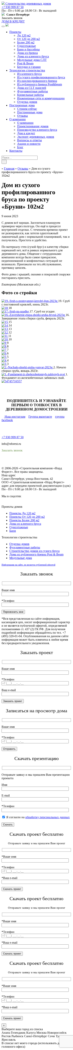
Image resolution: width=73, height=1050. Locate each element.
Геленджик (18, 1032)
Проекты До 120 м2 (22, 513)
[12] (5, 332)
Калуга (31, 1032)
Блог (20, 147)
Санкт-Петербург (35, 1036)
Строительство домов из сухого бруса (34, 551)
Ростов (6, 1036)
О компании (17, 119)
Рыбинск (17, 1036)
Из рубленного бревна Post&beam (39, 84)
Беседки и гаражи (29, 67)
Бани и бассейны (28, 49)
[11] (5, 336)
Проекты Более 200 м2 (24, 520)
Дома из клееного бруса (33, 56)
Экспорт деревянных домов (35, 136)
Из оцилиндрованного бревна (37, 80)
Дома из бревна (27, 53)
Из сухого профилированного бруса (41, 77)
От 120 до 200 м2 (28, 39)
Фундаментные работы (32, 91)
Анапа (6, 1032)
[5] (4, 356)
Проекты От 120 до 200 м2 (27, 516)
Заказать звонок (12, 18)
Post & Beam (25, 63)
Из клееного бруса (29, 73)
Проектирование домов (32, 126)
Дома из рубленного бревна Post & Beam (36, 554)
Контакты (15, 150)
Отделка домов (27, 101)
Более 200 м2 (25, 42)
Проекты (15, 32)
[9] (4, 343)
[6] (4, 353)
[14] (5, 325)
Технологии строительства (27, 70)
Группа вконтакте (40, 416)
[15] (5, 322)
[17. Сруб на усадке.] (16, 311)
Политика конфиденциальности (23, 461)
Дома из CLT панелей (31, 87)
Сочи (51, 1036)
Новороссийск (57, 1032)
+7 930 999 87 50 (13, 7)
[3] (4, 363)
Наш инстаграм (14, 416)
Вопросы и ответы (29, 140)
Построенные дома (22, 105)
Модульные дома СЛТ (32, 60)
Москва (41, 1032)
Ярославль (9, 1039)
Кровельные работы (30, 94)
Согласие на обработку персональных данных (32, 464)
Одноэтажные (26, 46)
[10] (5, 339)
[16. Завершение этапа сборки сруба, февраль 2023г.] (34, 315)
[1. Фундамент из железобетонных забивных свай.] (34, 374)
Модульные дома (20, 558)
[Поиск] (4, 162)
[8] (4, 346)
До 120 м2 (24, 35)
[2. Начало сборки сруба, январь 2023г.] (27, 367)
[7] (4, 349)
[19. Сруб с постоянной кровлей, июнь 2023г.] (30, 301)
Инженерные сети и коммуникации (41, 98)
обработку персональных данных (47, 817)
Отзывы (22, 115)
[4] (4, 360)
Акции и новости (28, 143)
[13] (5, 329)
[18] (5, 308)
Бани (12, 530)
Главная (9, 168)
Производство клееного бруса (37, 129)
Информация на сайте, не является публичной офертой (28, 564)
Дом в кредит (26, 133)
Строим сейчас (27, 108)
